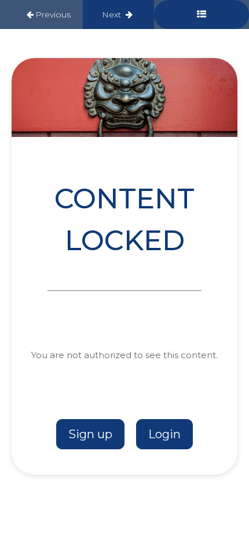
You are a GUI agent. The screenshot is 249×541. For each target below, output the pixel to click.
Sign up (90, 434)
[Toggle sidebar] (201, 14)
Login (164, 434)
